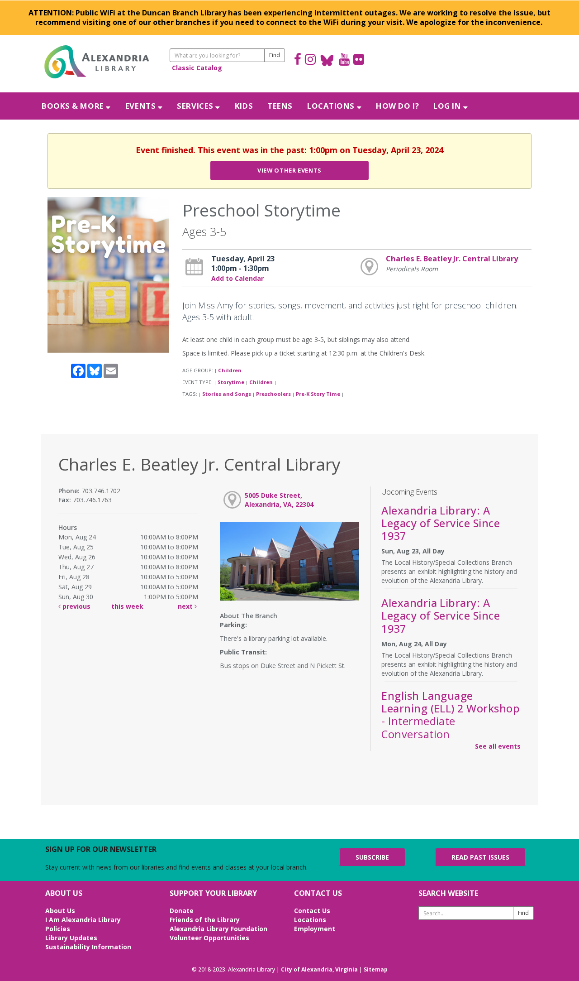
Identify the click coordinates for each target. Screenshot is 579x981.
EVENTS (141, 106)
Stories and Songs (226, 393)
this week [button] (127, 606)
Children (230, 370)
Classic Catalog (197, 67)
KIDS (244, 106)
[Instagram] (310, 60)
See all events (498, 746)
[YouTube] (344, 60)
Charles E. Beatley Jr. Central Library (452, 259)
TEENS (280, 106)
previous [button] (75, 606)
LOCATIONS (332, 106)
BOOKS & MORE (74, 106)
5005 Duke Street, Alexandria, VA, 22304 (279, 500)
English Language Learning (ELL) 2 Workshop (450, 714)
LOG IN (448, 106)
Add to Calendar (237, 278)
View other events (289, 170)
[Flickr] (358, 60)
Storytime (231, 382)
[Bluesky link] (327, 60)
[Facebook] (297, 60)
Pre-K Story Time (318, 393)
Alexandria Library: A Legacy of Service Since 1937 (440, 523)
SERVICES (196, 106)
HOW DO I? (397, 106)
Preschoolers (273, 393)
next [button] (186, 606)
